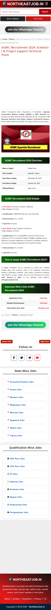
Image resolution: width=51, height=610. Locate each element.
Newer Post (6, 342)
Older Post (45, 342)
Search (45, 12)
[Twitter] (22, 358)
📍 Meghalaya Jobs (16, 405)
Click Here (43, 298)
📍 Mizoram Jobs (15, 412)
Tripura (11, 39)
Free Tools (38, 19)
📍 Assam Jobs (14, 389)
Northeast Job (43, 308)
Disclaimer (27, 599)
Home (5, 39)
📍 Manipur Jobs (15, 397)
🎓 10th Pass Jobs (16, 458)
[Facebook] (14, 358)
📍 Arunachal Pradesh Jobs (20, 382)
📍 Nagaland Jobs (16, 420)
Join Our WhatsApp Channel (25, 29)
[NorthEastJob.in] (25, 579)
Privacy (38, 599)
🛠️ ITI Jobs (12, 474)
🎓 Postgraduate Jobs (17, 512)
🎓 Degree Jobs (14, 497)
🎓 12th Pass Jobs (16, 466)
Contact (16, 599)
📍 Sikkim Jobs (14, 428)
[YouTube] (37, 358)
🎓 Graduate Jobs (15, 489)
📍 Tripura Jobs (14, 435)
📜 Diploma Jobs (15, 481)
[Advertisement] (25, 82)
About (7, 599)
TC (45, 599)
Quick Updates (13, 19)
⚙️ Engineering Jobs (17, 505)
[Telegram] (29, 358)
